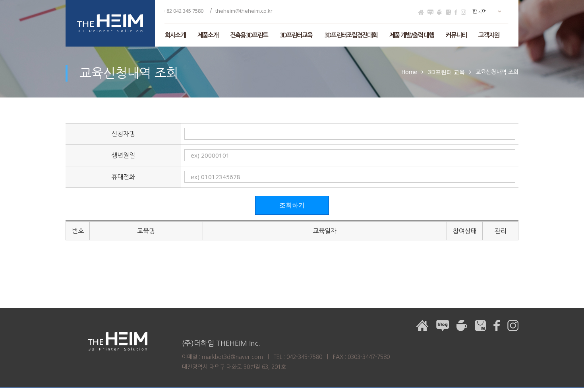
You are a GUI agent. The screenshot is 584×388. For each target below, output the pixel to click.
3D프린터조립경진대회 (350, 35)
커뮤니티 (456, 35)
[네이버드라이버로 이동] (448, 12)
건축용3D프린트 (249, 35)
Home (409, 72)
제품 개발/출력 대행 (411, 35)
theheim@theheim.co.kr (244, 10)
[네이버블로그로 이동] (430, 12)
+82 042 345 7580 (184, 10)
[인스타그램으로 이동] (463, 12)
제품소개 (207, 35)
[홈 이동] (421, 12)
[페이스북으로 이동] (455, 12)
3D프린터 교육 (446, 72)
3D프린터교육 (296, 35)
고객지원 (488, 35)
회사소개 (175, 35)
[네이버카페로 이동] (439, 12)
